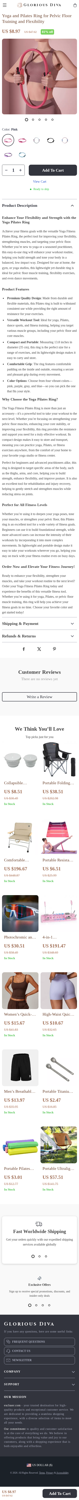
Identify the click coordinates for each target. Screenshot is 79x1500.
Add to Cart (60, 1493)
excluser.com (12, 1405)
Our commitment (15, 1428)
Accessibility (62, 1472)
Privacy (49, 1472)
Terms (42, 1472)
